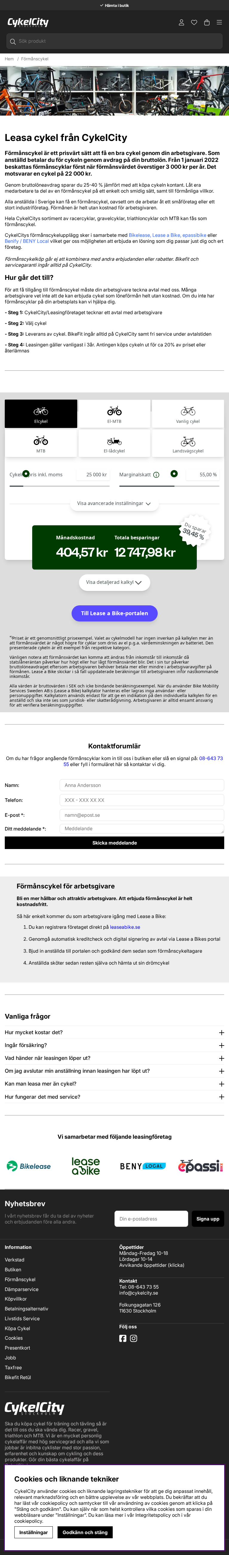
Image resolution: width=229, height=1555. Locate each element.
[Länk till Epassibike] (200, 1166)
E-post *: (15, 815)
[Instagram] (134, 1341)
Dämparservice (21, 1289)
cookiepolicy (28, 1521)
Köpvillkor (16, 1299)
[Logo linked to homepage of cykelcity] (27, 22)
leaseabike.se (125, 927)
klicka (176, 1265)
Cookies (14, 1338)
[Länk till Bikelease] (28, 1166)
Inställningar (33, 1532)
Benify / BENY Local (27, 241)
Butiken (13, 1269)
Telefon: (14, 800)
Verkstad (14, 1260)
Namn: (12, 785)
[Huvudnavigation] (219, 22)
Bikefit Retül (18, 1377)
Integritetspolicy (153, 1515)
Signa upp (207, 1219)
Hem (9, 58)
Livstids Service (22, 1318)
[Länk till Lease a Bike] (86, 1166)
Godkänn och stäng (85, 1532)
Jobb (10, 1358)
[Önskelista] (194, 22)
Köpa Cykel (17, 1328)
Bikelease (139, 235)
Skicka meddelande (114, 843)
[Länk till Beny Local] (143, 1166)
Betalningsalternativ (26, 1309)
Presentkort (17, 1348)
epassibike (194, 235)
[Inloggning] (182, 22)
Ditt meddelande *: (25, 829)
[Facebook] (123, 1341)
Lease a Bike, (166, 235)
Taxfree (13, 1367)
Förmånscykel (34, 58)
